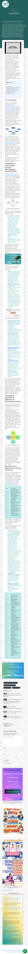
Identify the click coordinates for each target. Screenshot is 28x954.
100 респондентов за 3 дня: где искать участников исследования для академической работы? (12, 935)
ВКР (3, 677)
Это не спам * (8, 763)
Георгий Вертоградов (7, 897)
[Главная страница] (5, 4)
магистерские (16, 261)
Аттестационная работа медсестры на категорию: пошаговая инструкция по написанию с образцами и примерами (12, 899)
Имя (4, 748)
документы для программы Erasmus (10, 682)
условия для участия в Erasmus (9, 685)
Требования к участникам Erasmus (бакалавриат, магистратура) (12, 88)
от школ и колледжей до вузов (11, 110)
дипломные (7, 261)
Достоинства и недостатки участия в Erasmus (11, 93)
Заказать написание (7, 890)
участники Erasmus (16, 687)
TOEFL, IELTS (10, 306)
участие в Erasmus (7, 687)
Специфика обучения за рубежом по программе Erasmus (12, 91)
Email (4, 754)
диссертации (8, 263)
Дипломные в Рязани (18, 675)
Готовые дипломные (7, 675)
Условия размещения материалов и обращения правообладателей (14, 950)
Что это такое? (9, 86)
